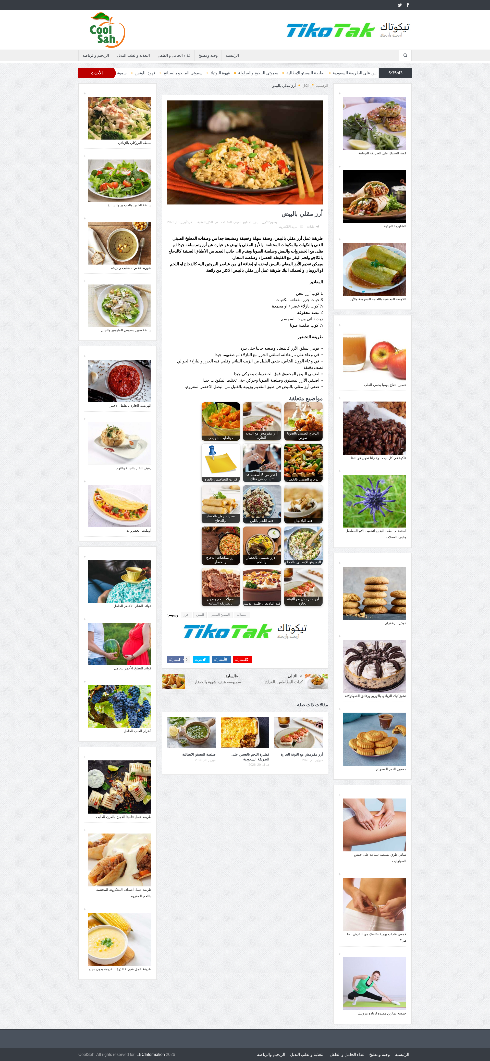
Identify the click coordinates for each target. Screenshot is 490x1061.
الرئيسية (232, 55)
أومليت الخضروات (138, 530)
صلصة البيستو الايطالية (199, 754)
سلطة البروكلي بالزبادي (134, 143)
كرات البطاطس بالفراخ (284, 682)
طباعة (311, 227)
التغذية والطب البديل (133, 55)
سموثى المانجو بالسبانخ (268, 73)
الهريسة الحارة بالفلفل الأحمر (130, 405)
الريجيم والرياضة (95, 55)
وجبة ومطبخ (208, 55)
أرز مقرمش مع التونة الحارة (302, 754)
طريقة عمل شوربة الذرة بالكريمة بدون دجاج (120, 969)
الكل (210, 222)
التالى (292, 676)
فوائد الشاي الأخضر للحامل (132, 606)
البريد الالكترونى (288, 227)
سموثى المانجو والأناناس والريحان (184, 73)
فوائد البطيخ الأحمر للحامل (132, 668)
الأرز (265, 222)
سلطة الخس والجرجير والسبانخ (129, 205)
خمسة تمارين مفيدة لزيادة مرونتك (382, 1013)
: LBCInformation (149, 1054)
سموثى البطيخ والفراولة (344, 73)
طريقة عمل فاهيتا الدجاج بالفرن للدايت (123, 817)
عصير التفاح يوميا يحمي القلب (385, 385)
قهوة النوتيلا (306, 73)
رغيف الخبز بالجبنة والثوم (133, 468)
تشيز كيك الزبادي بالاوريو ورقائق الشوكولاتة (375, 696)
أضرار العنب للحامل (137, 731)
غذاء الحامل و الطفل (174, 55)
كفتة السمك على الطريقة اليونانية (382, 153)
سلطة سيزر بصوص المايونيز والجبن (126, 330)
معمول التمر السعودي (390, 769)
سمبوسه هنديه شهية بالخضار (217, 682)
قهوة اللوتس (230, 73)
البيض (257, 222)
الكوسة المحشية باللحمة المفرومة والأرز (378, 299)
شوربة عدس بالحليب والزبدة (131, 268)
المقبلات (200, 222)
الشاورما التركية (395, 226)
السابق (230, 676)
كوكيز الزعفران (395, 623)
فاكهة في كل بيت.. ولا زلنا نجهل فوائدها (378, 458)
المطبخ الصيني (242, 222)
